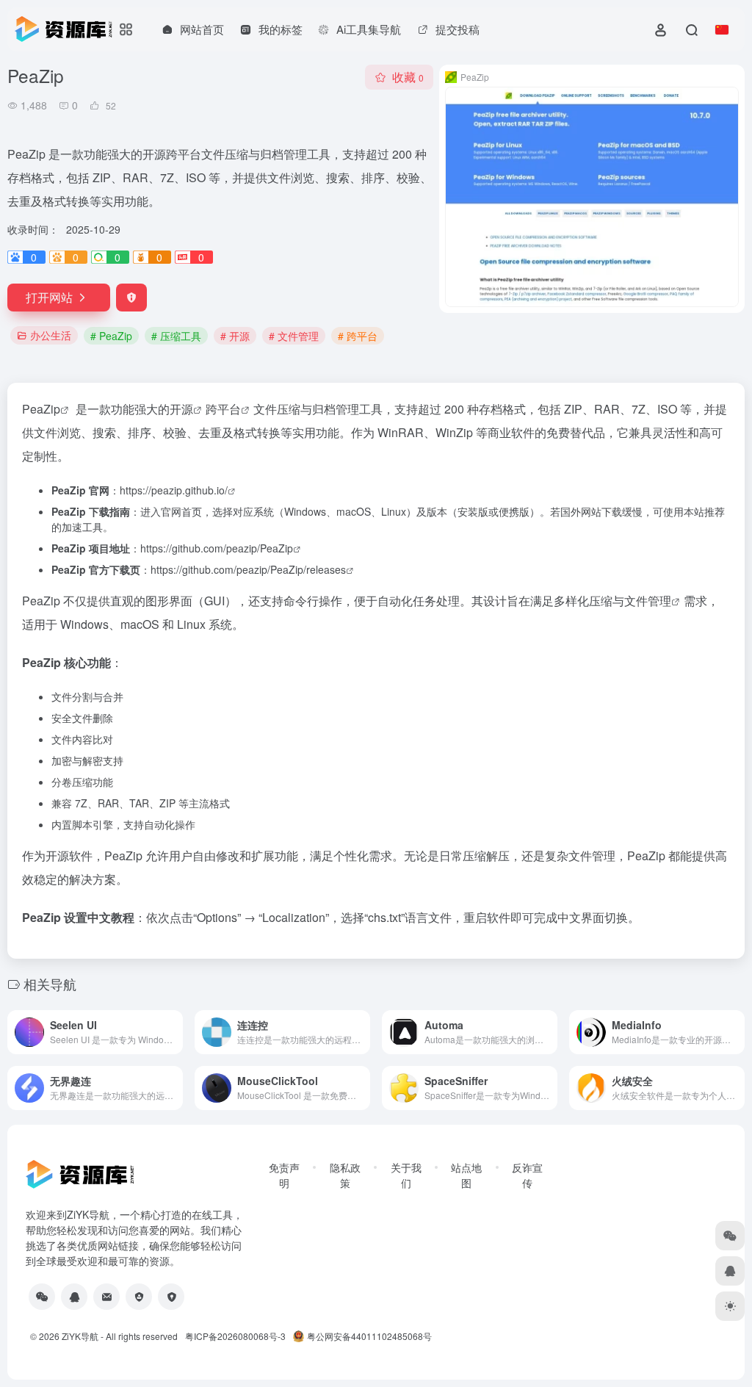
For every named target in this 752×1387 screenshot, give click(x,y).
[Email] (106, 1296)
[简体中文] (722, 29)
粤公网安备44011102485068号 (369, 1336)
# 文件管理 (294, 335)
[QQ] (74, 1296)
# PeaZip (111, 335)
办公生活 (50, 335)
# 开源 (235, 335)
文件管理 (647, 600)
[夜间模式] (730, 1306)
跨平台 (223, 408)
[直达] (170, 1022)
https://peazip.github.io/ (174, 490)
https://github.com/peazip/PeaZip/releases (248, 569)
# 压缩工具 (176, 335)
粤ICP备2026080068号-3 (235, 1336)
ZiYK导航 (80, 1336)
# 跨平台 (357, 335)
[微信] (42, 1296)
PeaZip (41, 408)
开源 (181, 408)
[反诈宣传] (171, 1296)
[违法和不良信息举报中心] (139, 1296)
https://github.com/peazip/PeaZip (216, 548)
